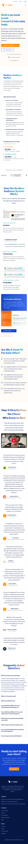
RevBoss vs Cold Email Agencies (9, 801)
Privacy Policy (4, 831)
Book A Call (14, 768)
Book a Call (6, 335)
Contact (3, 826)
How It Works (4, 810)
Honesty (16, 1)
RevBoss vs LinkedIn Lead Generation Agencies (13, 803)
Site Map (3, 833)
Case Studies (4, 815)
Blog (2, 819)
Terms (2, 828)
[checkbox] (2, 358)
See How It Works (7, 330)
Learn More (8, 49)
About (20, 1)
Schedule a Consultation (9, 45)
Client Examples (5, 817)
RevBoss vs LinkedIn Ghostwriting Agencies (12, 799)
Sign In (25, 1)
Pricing (3, 813)
